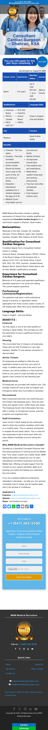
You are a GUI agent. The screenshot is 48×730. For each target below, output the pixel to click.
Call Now (24, 725)
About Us (39, 664)
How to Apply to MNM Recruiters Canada (20, 692)
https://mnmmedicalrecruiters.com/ (25, 498)
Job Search (10, 669)
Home (8, 664)
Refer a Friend (37, 669)
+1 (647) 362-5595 (24, 523)
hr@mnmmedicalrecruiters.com (25, 495)
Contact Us (10, 673)
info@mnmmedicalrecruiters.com (25, 684)
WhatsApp (24, 728)
